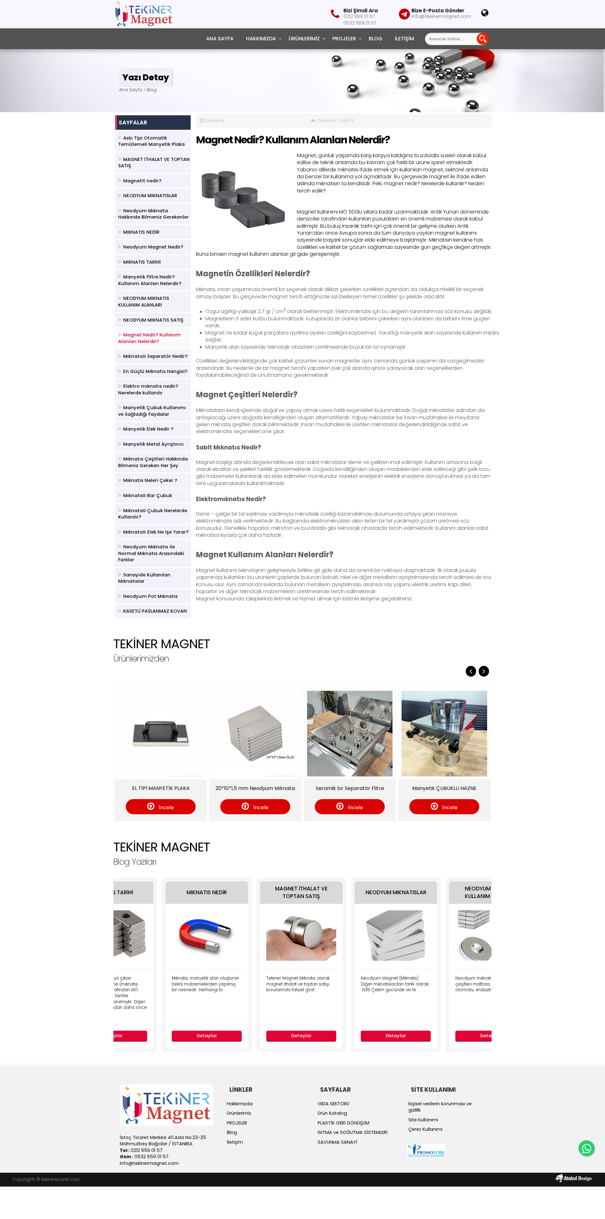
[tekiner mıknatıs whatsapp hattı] (586, 1148)
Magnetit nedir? (142, 181)
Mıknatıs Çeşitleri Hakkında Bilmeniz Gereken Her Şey (153, 462)
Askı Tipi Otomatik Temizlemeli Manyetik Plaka (151, 141)
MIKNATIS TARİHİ (142, 262)
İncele (119, 807)
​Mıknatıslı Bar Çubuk (147, 495)
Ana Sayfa (219, 38)
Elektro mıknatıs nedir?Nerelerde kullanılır (148, 389)
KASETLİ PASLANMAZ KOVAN (155, 611)
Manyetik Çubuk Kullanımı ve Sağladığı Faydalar (152, 410)
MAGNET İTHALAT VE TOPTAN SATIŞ (154, 162)
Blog (375, 38)
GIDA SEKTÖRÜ (333, 1104)
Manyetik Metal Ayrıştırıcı (153, 444)
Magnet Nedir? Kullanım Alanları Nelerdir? (149, 338)
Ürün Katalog (332, 1113)
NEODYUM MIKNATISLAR (150, 195)
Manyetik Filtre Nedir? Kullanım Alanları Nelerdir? (149, 280)
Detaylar (161, 1036)
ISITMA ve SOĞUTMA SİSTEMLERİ (353, 1132)
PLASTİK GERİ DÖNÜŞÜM (343, 1123)
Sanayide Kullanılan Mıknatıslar (144, 578)
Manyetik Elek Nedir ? (148, 429)
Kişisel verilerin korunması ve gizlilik (440, 1107)
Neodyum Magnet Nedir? (153, 247)
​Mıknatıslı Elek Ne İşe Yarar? (155, 532)
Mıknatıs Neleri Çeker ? (150, 480)
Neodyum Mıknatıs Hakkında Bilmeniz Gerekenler (153, 214)
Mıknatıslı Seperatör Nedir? (155, 356)
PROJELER (344, 38)
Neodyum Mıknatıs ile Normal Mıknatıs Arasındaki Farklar (151, 553)
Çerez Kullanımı (425, 1129)
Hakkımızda (261, 38)
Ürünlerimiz (304, 38)
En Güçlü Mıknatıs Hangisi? (155, 371)
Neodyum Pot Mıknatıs (150, 596)
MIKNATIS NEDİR (141, 232)
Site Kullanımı (423, 1120)
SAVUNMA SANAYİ (337, 1142)
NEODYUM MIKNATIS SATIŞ (153, 320)
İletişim (404, 38)
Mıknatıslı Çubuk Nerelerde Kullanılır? (152, 513)
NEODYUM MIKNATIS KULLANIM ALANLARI (143, 301)
